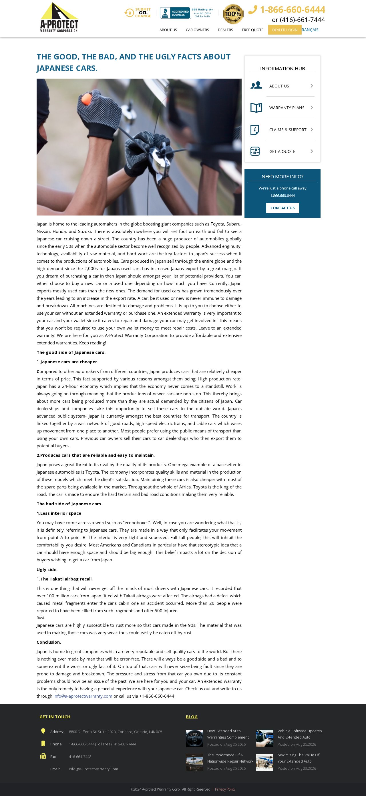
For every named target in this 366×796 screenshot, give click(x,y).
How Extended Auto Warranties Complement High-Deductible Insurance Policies (230, 734)
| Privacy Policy (223, 789)
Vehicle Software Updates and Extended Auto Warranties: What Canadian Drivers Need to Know (301, 734)
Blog (192, 716)
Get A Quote (282, 151)
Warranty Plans (287, 107)
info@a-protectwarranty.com (93, 768)
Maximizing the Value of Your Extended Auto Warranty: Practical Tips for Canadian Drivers (300, 758)
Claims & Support (288, 129)
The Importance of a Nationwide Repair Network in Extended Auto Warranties (230, 758)
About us (168, 29)
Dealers (225, 29)
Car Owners (197, 29)
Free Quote (252, 29)
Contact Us (282, 207)
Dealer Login (285, 29)
